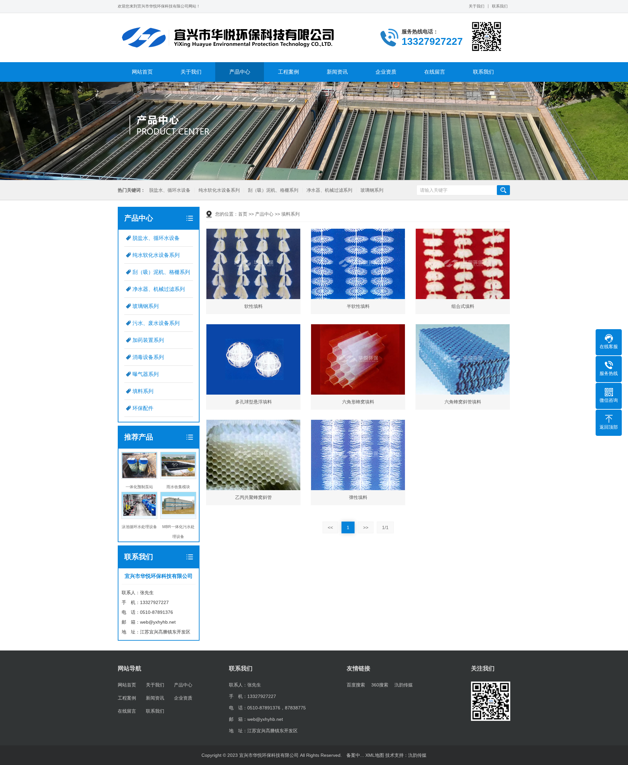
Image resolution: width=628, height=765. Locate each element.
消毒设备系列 (148, 357)
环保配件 (142, 408)
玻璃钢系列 (371, 190)
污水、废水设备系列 (156, 323)
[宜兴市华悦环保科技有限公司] (228, 38)
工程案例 (288, 72)
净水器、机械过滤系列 (329, 190)
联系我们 (500, 6)
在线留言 (434, 72)
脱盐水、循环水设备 (169, 190)
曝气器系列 (145, 374)
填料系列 (142, 391)
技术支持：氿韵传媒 (406, 755)
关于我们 (476, 6)
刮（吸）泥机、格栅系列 (273, 190)
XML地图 (374, 755)
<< (330, 527)
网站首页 (142, 72)
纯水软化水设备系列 (219, 190)
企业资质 (385, 72)
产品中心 (239, 72)
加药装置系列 (148, 340)
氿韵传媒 (403, 684)
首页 (242, 214)
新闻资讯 (337, 72)
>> (365, 527)
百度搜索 (356, 684)
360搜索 (379, 684)
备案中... (355, 755)
